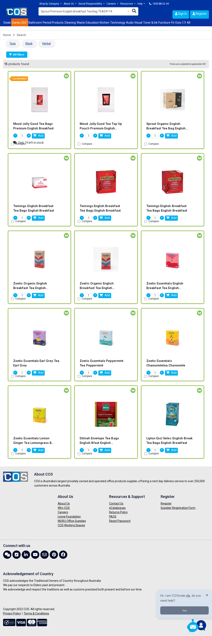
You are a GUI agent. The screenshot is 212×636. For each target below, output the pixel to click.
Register (201, 13)
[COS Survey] (17, 554)
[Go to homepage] (16, 11)
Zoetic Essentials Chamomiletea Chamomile (165, 363)
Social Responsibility (90, 3)
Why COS (64, 508)
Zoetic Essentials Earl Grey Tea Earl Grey (36, 363)
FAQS (112, 516)
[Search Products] (134, 11)
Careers (111, 3)
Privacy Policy (12, 613)
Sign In (182, 13)
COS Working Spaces (71, 525)
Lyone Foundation (69, 516)
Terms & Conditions (36, 613)
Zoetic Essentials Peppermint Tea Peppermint (101, 363)
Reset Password (119, 521)
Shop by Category (49, 3)
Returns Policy (118, 512)
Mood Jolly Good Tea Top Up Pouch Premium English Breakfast (101, 126)
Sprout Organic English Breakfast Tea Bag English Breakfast (166, 126)
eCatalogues (117, 508)
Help (140, 3)
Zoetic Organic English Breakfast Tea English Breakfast (30, 286)
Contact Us (116, 503)
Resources (127, 3)
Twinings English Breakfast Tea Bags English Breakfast (33, 208)
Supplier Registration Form (178, 508)
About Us (69, 3)
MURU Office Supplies (72, 521)
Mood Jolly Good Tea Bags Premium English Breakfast (33, 126)
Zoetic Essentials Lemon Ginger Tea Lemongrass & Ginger (32, 440)
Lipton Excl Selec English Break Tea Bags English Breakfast (169, 440)
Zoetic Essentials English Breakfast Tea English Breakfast (164, 286)
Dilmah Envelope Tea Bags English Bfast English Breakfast (99, 440)
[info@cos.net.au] (45, 554)
